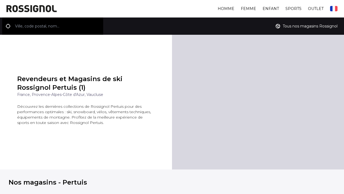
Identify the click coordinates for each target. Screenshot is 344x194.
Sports (293, 8)
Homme (226, 8)
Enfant (271, 8)
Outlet (316, 8)
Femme (248, 8)
